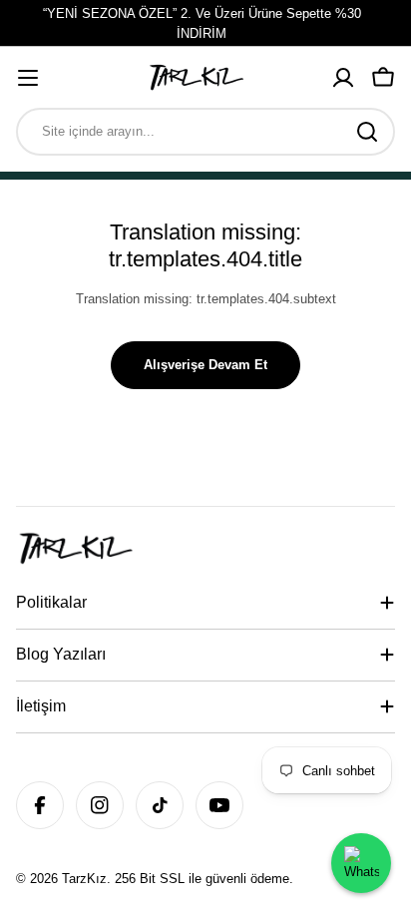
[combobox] (205, 132)
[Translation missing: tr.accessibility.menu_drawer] (28, 78)
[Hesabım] (343, 78)
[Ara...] (367, 132)
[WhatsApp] (361, 863)
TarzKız (84, 878)
